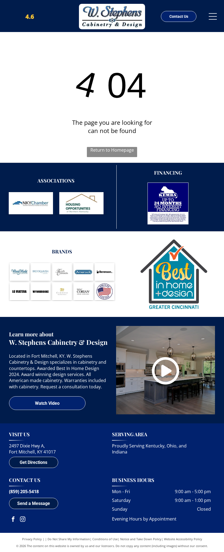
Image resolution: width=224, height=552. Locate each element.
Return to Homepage (112, 150)
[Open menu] (213, 16)
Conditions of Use (105, 539)
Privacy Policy (32, 539)
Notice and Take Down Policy (140, 539)
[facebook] (13, 520)
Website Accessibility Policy (183, 539)
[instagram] (23, 520)
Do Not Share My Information (69, 539)
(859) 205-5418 (24, 492)
